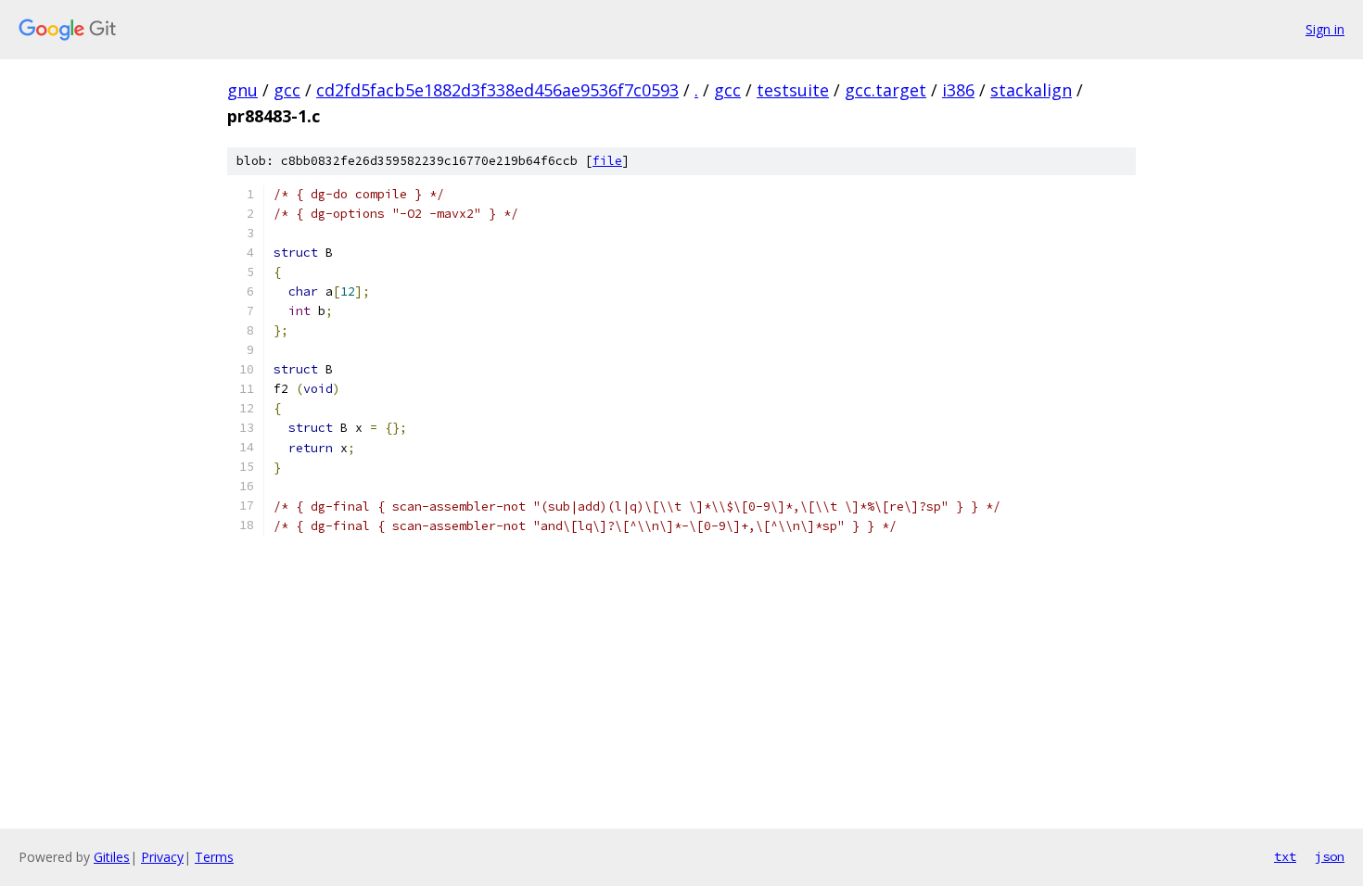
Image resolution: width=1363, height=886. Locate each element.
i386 (958, 90)
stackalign (1031, 90)
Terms (214, 857)
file (607, 161)
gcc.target (885, 90)
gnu (242, 90)
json (1329, 856)
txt (1285, 856)
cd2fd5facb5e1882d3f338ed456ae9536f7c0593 (497, 90)
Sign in (1325, 29)
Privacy (162, 857)
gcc (287, 90)
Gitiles (112, 857)
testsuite (793, 90)
